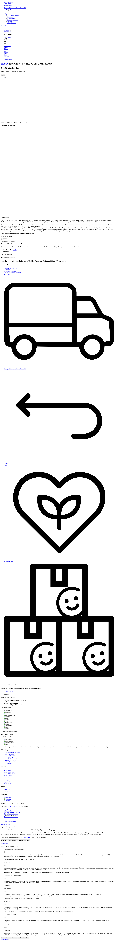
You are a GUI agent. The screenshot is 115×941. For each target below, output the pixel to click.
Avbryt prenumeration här (11, 817)
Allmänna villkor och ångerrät (12, 812)
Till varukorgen (8, 5)
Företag (6, 819)
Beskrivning (5, 217)
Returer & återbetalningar (11, 758)
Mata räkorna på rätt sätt (10, 271)
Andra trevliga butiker (10, 821)
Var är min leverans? (9, 773)
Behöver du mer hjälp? (10, 761)
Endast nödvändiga (12, 840)
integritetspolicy (27, 837)
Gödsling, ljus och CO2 (10, 268)
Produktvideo (5, 251)
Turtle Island (7, 784)
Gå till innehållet (8, 3)
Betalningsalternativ (12, 20)
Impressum (7, 809)
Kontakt (9, 21)
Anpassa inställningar (24, 840)
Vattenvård (7, 274)
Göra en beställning (9, 754)
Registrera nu (7, 31)
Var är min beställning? (13, 15)
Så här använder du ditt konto (12, 752)
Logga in (6, 769)
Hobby (5, 63)
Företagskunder (8, 763)
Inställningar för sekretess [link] (11, 815)
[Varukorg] (59, 42)
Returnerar (10, 17)
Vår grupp (7, 789)
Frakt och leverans (9, 757)
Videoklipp (7, 780)
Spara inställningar (5, 938)
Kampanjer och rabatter (10, 760)
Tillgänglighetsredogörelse (11, 814)
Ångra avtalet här (5, 824)
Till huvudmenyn (8, 2)
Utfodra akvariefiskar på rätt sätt (12, 272)
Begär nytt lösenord (9, 772)
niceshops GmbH (12, 806)
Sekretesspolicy (8, 811)
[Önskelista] (5, 40)
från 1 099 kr (15, 8)
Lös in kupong (8, 775)
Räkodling (7, 269)
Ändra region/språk (18, 803)
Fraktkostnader (11, 18)
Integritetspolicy (5, 843)
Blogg (5, 782)
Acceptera (3, 840)
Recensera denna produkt (7, 257)
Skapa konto (7, 37)
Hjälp (5, 14)
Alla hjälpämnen (11, 23)
